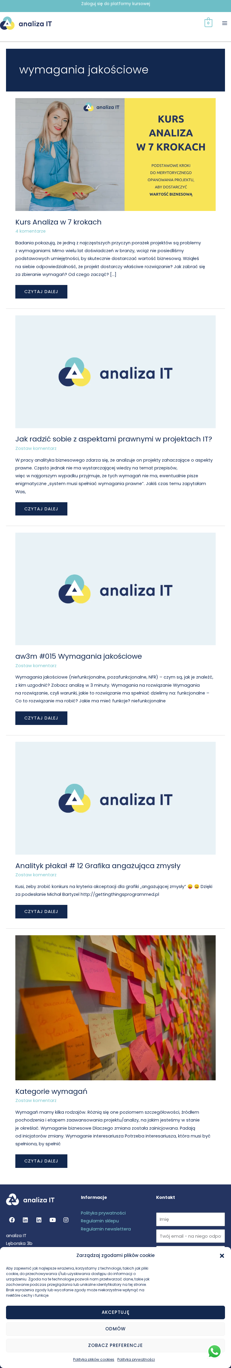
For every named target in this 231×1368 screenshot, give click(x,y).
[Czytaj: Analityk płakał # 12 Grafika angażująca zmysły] (115, 798)
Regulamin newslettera (106, 1229)
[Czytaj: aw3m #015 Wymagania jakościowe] (115, 589)
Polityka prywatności (136, 1359)
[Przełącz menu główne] (224, 23)
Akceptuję (116, 1312)
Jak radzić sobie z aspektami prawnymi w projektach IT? (113, 439)
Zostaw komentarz (36, 448)
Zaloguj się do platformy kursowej (115, 4)
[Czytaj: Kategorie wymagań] (115, 1007)
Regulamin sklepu (100, 1221)
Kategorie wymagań (51, 1091)
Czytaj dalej (41, 290)
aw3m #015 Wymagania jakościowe (78, 656)
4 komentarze (30, 231)
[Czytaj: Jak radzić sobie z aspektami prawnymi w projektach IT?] (115, 371)
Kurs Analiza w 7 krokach (58, 222)
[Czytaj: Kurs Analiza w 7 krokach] (115, 154)
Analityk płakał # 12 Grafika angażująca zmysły (97, 866)
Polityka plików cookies (93, 1359)
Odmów (115, 1329)
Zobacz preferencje (115, 1345)
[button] (222, 1256)
